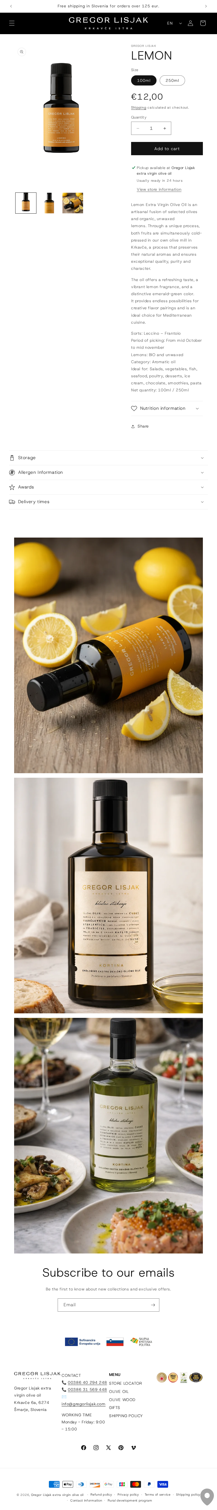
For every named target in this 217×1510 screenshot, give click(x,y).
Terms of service (158, 1494)
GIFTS (114, 1407)
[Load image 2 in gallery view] (49, 203)
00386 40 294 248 (87, 1382)
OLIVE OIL (119, 1391)
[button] (12, 23)
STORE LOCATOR (125, 1383)
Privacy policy (128, 1494)
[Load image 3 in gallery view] (72, 203)
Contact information (86, 1500)
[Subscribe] (153, 1305)
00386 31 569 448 (87, 1389)
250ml (172, 80)
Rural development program (130, 1500)
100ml (144, 80)
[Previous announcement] (11, 6)
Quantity (139, 117)
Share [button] (143, 426)
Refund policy (101, 1494)
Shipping (138, 107)
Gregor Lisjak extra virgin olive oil (57, 1495)
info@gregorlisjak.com (84, 1403)
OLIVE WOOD (122, 1399)
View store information (159, 189)
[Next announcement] (206, 6)
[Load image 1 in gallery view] (26, 203)
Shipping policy (188, 1494)
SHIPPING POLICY (126, 1415)
